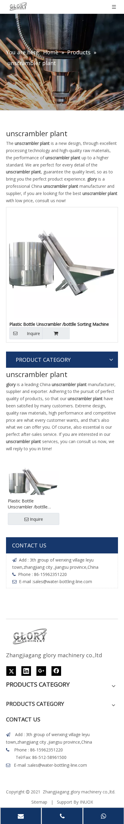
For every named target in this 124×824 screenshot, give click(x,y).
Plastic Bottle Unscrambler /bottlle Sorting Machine (28, 504)
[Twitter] (11, 671)
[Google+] (41, 671)
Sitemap (39, 802)
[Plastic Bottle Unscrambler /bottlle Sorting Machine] (62, 262)
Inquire (33, 333)
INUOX (86, 802)
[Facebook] (56, 671)
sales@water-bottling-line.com (62, 581)
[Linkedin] (26, 671)
